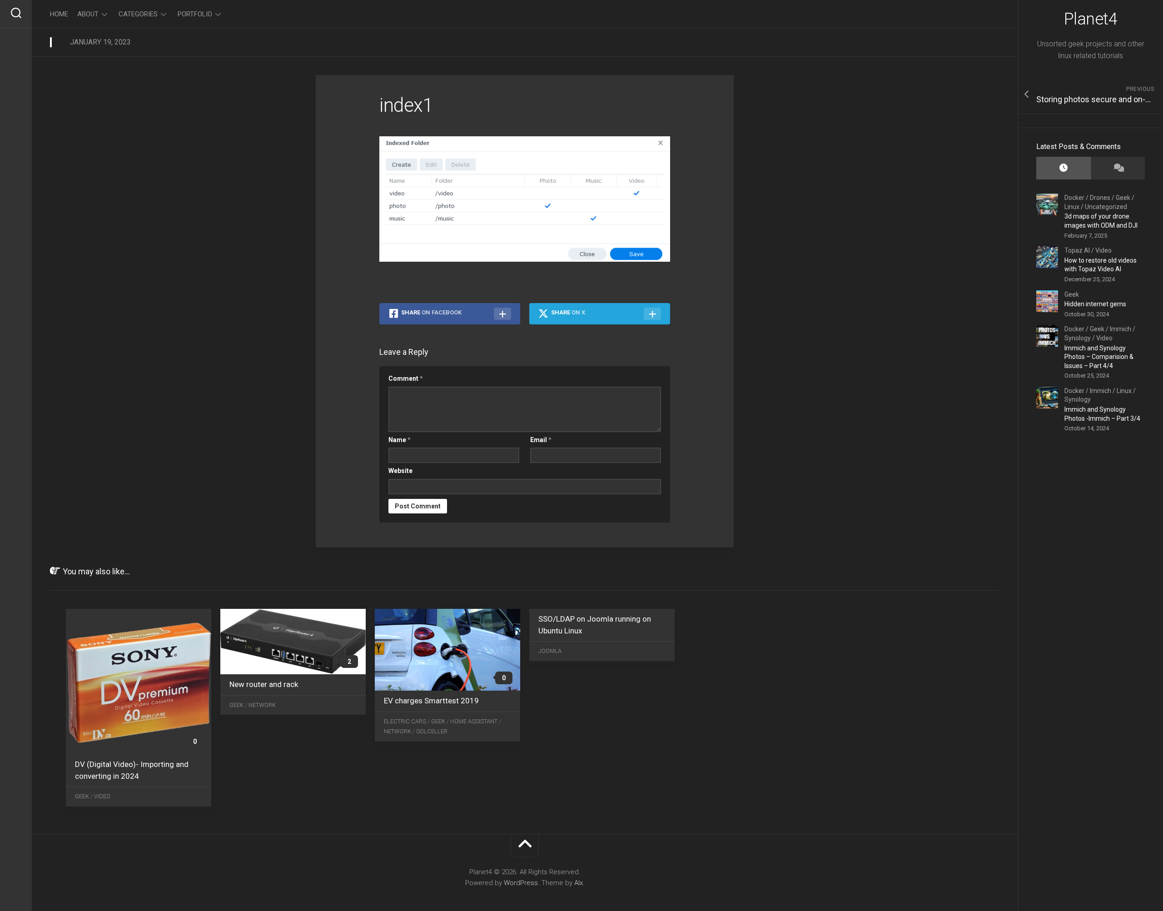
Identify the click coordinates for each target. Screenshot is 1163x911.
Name (399, 439)
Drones (1100, 197)
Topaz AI (1077, 250)
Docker (1074, 197)
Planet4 (1091, 19)
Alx (578, 883)
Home (59, 14)
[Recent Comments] (1118, 168)
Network (262, 705)
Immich (1120, 329)
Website (400, 470)
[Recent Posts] (1063, 168)
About (88, 14)
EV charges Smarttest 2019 (431, 700)
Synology (1077, 338)
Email (541, 439)
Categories (138, 14)
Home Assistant (473, 721)
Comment (405, 378)
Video (1103, 250)
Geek (1123, 197)
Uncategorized (1106, 206)
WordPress (521, 883)
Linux (1071, 206)
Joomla (550, 650)
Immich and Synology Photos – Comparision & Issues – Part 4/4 (1098, 356)
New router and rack (263, 684)
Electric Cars (405, 721)
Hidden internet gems (1095, 304)
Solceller (431, 731)
